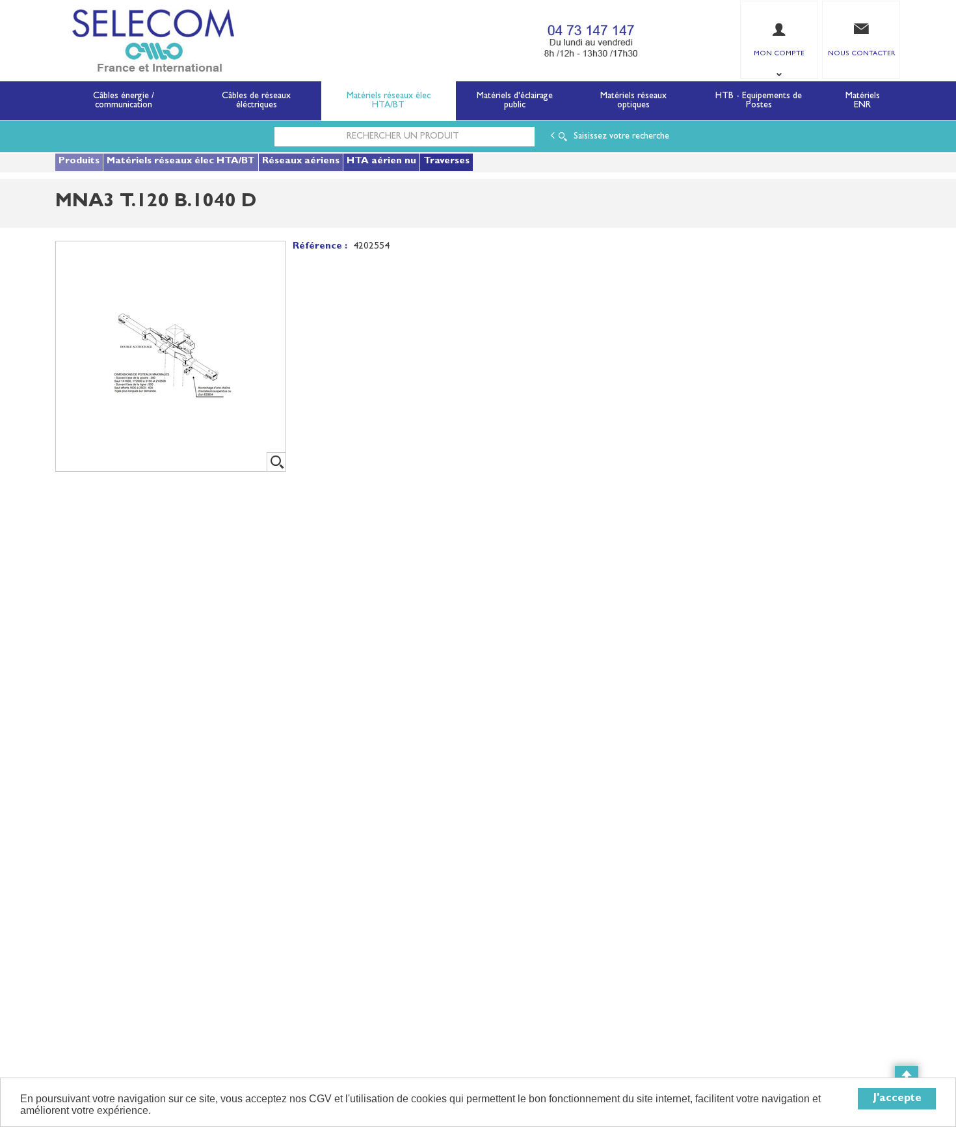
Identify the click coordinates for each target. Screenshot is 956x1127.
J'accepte (897, 1098)
